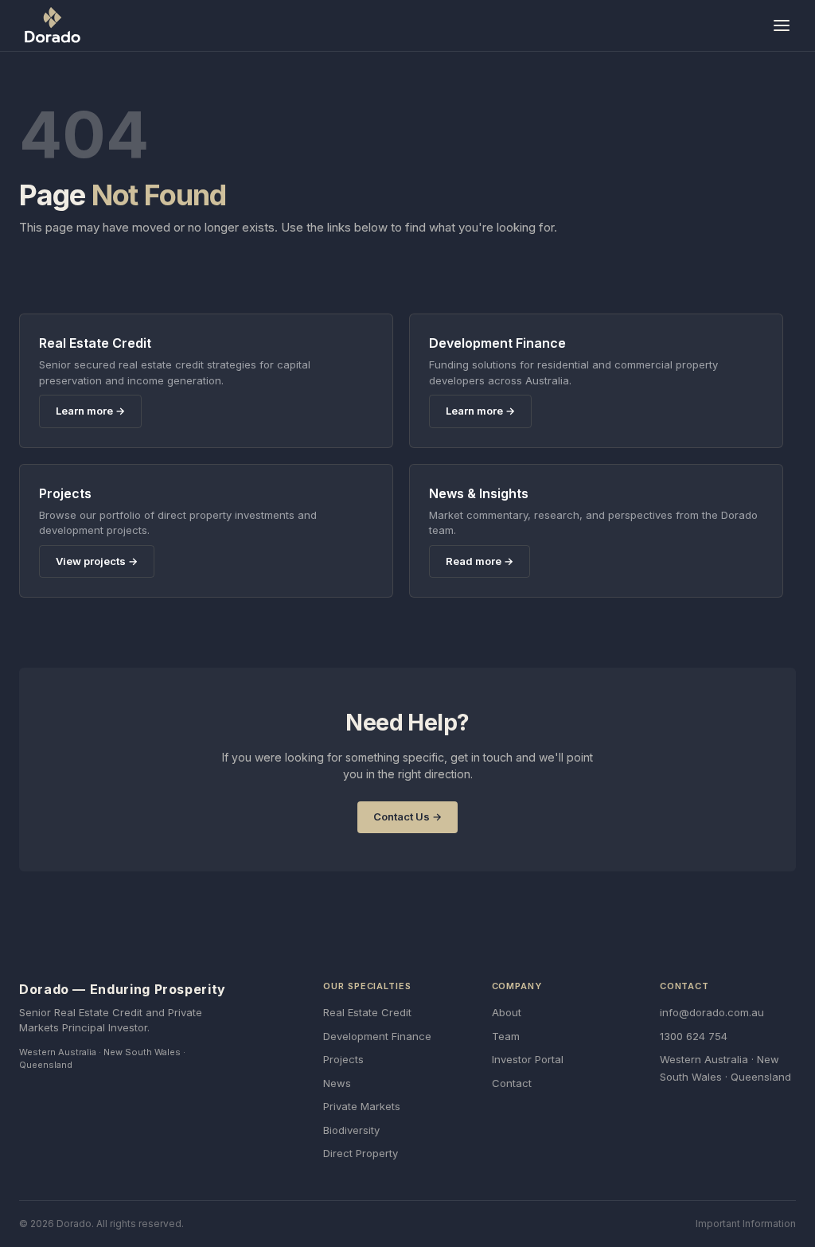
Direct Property (360, 1153)
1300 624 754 (693, 1036)
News (337, 1083)
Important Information (746, 1223)
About (506, 1012)
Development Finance (377, 1036)
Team (506, 1036)
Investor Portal (527, 1059)
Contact (512, 1083)
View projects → (97, 561)
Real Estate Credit (367, 1012)
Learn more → (90, 410)
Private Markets (361, 1106)
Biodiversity (351, 1130)
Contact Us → (407, 816)
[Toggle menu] (781, 25)
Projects (343, 1059)
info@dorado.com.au (712, 1012)
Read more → (479, 561)
